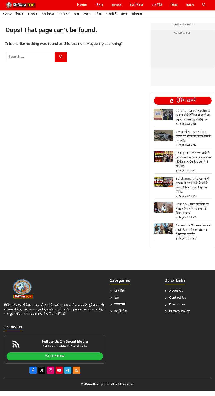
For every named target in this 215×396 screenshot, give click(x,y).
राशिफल (137, 14)
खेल (76, 14)
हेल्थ (124, 14)
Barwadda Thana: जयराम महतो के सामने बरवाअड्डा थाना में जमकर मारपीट (193, 230)
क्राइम (190, 5)
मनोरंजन (64, 14)
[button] (204, 5)
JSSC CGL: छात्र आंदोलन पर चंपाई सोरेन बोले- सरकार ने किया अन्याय (192, 209)
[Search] (61, 57)
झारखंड (116, 5)
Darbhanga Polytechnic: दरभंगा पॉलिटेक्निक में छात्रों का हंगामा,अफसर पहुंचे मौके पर (193, 115)
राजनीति (156, 5)
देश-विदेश (48, 14)
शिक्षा (174, 5)
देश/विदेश (136, 5)
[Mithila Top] (21, 5)
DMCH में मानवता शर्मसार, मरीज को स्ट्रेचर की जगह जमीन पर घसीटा (193, 136)
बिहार (99, 5)
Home (82, 5)
